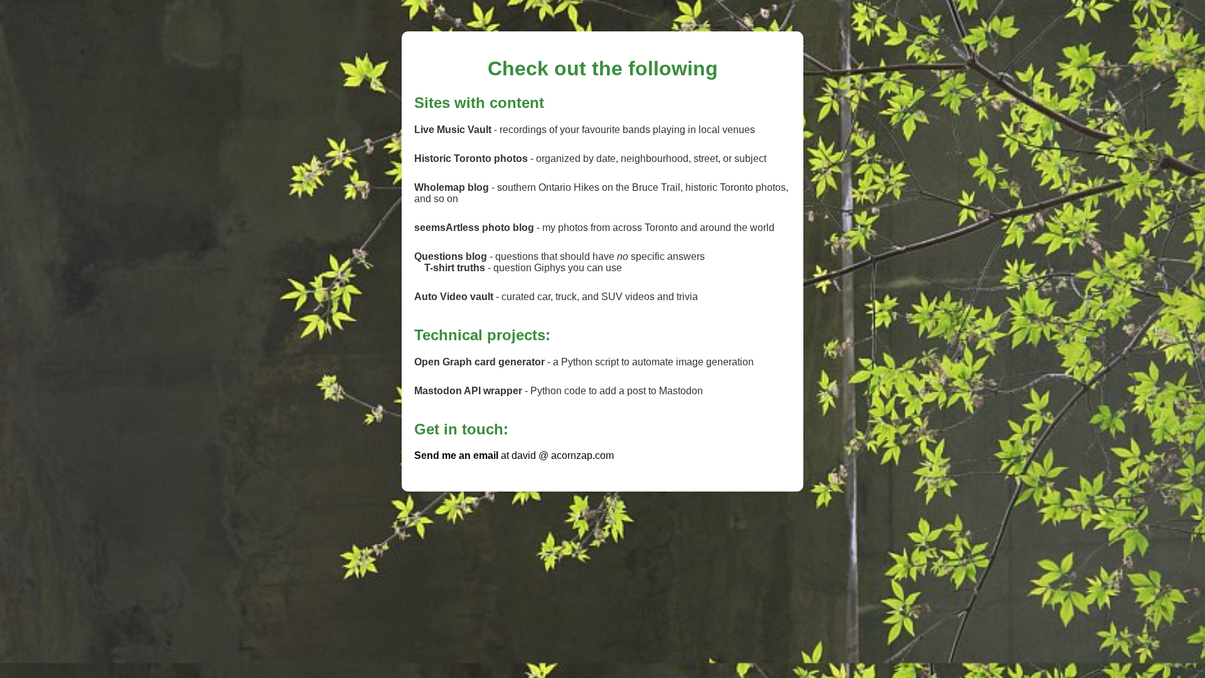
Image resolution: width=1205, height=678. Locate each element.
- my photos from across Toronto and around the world (594, 227)
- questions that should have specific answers (559, 256)
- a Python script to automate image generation (584, 362)
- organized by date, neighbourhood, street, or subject (590, 158)
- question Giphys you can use (523, 267)
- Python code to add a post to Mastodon (558, 390)
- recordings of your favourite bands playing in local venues (584, 129)
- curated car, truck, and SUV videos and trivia (556, 296)
